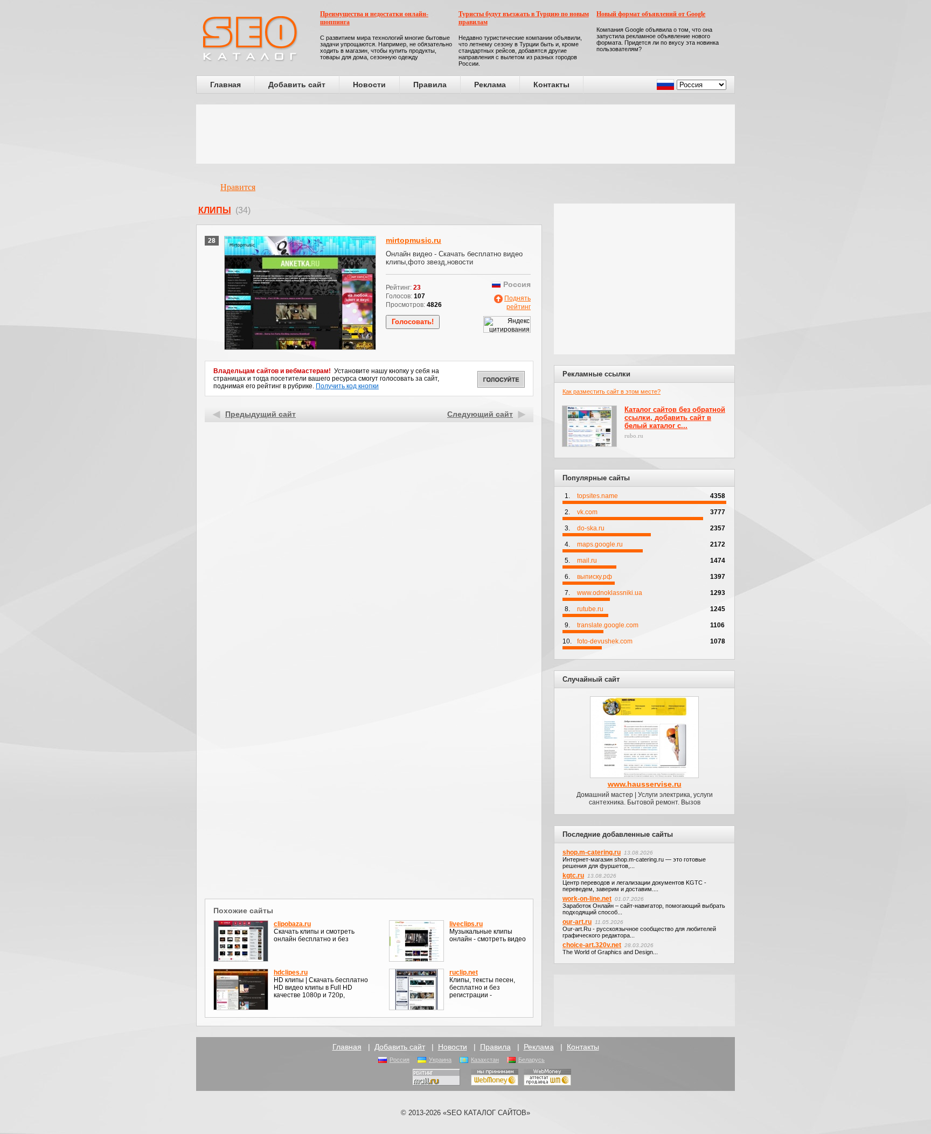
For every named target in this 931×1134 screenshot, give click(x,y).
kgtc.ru (573, 875)
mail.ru (587, 560)
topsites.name (597, 496)
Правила (430, 84)
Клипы (214, 210)
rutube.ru (590, 609)
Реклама (490, 84)
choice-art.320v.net (591, 945)
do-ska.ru (591, 528)
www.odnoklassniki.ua (609, 593)
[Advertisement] (465, 134)
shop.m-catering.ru (591, 852)
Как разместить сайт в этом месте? (611, 391)
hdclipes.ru (291, 972)
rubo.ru (633, 435)
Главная (225, 84)
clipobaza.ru (292, 924)
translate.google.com (607, 625)
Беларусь (531, 1059)
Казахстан (485, 1059)
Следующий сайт (480, 414)
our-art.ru (577, 922)
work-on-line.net (587, 898)
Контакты (551, 84)
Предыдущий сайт (260, 414)
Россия (399, 1059)
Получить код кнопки (347, 386)
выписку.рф (594, 576)
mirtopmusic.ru (413, 240)
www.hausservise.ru (645, 784)
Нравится (237, 187)
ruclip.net (463, 972)
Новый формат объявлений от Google (650, 14)
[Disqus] (369, 756)
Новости (369, 84)
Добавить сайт (296, 84)
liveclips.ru (466, 924)
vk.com (587, 512)
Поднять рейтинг (517, 303)
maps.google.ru (600, 544)
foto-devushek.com (605, 641)
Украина (440, 1059)
